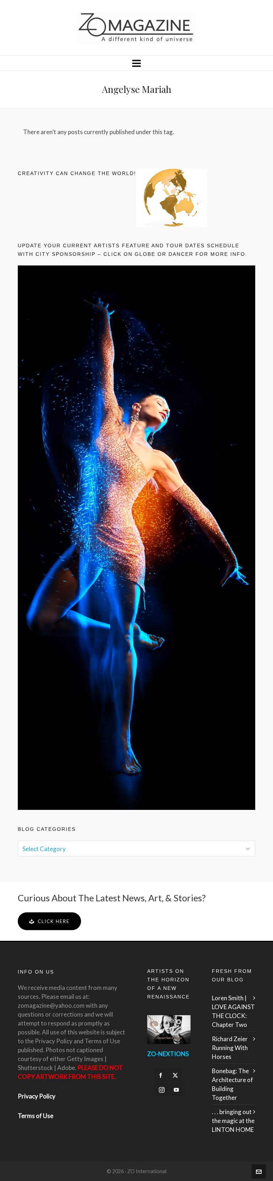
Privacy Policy (36, 1096)
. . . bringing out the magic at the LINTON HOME (233, 1120)
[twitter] (175, 1075)
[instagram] (161, 1090)
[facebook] (160, 1075)
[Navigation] (136, 63)
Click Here (54, 921)
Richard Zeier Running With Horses (230, 1047)
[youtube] (176, 1090)
